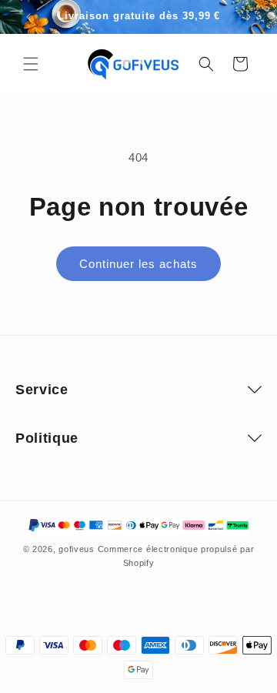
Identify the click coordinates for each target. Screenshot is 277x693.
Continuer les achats (138, 263)
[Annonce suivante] (248, 17)
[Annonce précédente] (28, 17)
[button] (31, 64)
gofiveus (76, 549)
